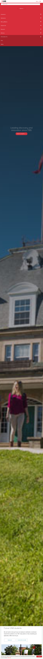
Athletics (3, 33)
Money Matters (4, 21)
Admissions (3, 18)
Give (2, 40)
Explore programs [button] (21, 133)
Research (3, 29)
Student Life (3, 25)
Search (22, 8)
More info (9, 657)
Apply (2, 44)
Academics (3, 14)
